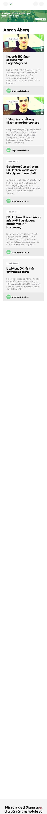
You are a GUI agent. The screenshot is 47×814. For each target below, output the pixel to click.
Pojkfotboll (13, 39)
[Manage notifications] (41, 808)
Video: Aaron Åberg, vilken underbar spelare (22, 121)
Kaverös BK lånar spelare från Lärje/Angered (18, 60)
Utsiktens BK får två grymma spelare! (20, 270)
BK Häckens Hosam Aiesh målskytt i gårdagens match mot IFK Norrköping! (23, 222)
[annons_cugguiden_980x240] (23, 16)
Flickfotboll (14, 212)
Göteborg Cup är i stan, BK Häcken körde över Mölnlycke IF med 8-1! (22, 170)
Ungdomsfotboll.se (20, 91)
